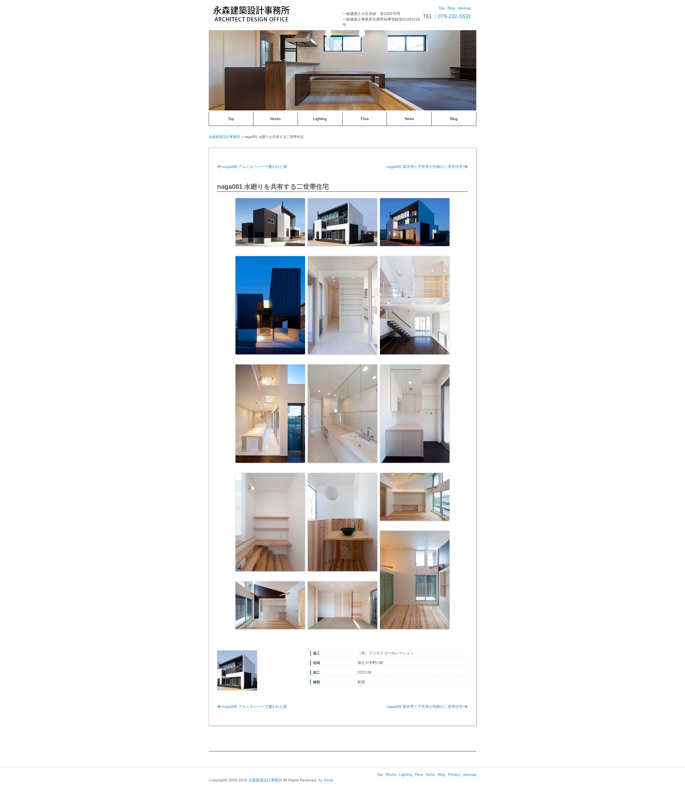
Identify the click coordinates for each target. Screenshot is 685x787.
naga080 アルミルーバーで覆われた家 (254, 166)
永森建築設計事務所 (265, 780)
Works (275, 119)
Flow (365, 119)
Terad (328, 780)
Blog (451, 8)
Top (442, 8)
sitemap (464, 8)
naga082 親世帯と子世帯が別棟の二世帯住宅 (425, 166)
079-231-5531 (454, 16)
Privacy (454, 774)
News (409, 119)
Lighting (320, 119)
